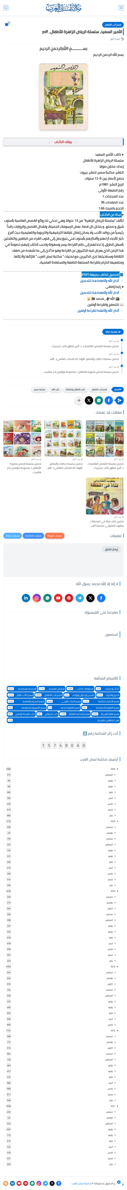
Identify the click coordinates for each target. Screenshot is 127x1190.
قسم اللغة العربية (106, 714)
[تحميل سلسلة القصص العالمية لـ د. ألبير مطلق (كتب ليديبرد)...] (105, 438)
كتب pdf (55, 389)
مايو (111, 792)
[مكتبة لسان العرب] (63, 7)
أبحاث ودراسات (108, 688)
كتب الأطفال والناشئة (75, 389)
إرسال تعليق (111, 549)
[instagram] (37, 598)
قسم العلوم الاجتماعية (101, 707)
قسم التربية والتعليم (26, 701)
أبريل (110, 798)
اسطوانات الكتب (81, 688)
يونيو (110, 786)
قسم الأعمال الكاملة (101, 701)
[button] (109, 400)
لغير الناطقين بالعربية (63, 720)
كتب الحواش (48, 714)
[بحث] (5, 7)
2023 (113, 966)
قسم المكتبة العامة (75, 714)
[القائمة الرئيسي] (121, 7)
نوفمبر (109, 833)
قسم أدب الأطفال (113, 25)
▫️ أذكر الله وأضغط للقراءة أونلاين (101, 310)
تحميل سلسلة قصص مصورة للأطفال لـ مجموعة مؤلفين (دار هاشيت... (80, 372)
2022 (113, 1030)
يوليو (110, 780)
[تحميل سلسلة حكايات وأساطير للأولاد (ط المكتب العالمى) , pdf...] (63, 438)
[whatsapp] (47, 598)
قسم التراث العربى (64, 701)
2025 (113, 821)
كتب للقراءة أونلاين (21, 714)
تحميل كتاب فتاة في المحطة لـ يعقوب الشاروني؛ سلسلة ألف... (107, 523)
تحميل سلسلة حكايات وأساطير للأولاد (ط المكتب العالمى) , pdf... (84, 359)
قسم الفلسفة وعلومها (27, 707)
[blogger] (5, 1183)
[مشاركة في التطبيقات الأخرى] (79, 400)
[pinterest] (69, 598)
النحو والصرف (108, 695)
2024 (113, 891)
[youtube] (58, 598)
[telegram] (80, 598)
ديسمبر (109, 827)
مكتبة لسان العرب (81, 1183)
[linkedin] (26, 598)
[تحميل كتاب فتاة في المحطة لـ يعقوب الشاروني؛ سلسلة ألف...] (105, 496)
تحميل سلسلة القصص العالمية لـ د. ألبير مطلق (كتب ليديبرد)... (85, 346)
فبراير (110, 810)
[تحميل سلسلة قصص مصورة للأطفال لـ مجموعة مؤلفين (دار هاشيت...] (22, 438)
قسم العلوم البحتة (64, 707)
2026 (113, 769)
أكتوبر (110, 908)
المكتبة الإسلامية (22, 688)
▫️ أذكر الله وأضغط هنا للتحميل (102, 280)
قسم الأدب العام (20, 695)
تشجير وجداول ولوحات (79, 695)
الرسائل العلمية (52, 688)
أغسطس (109, 775)
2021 (113, 1106)
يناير (111, 815)
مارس (110, 804)
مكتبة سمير (39, 389)
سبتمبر (109, 839)
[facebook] (101, 598)
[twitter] (90, 598)
